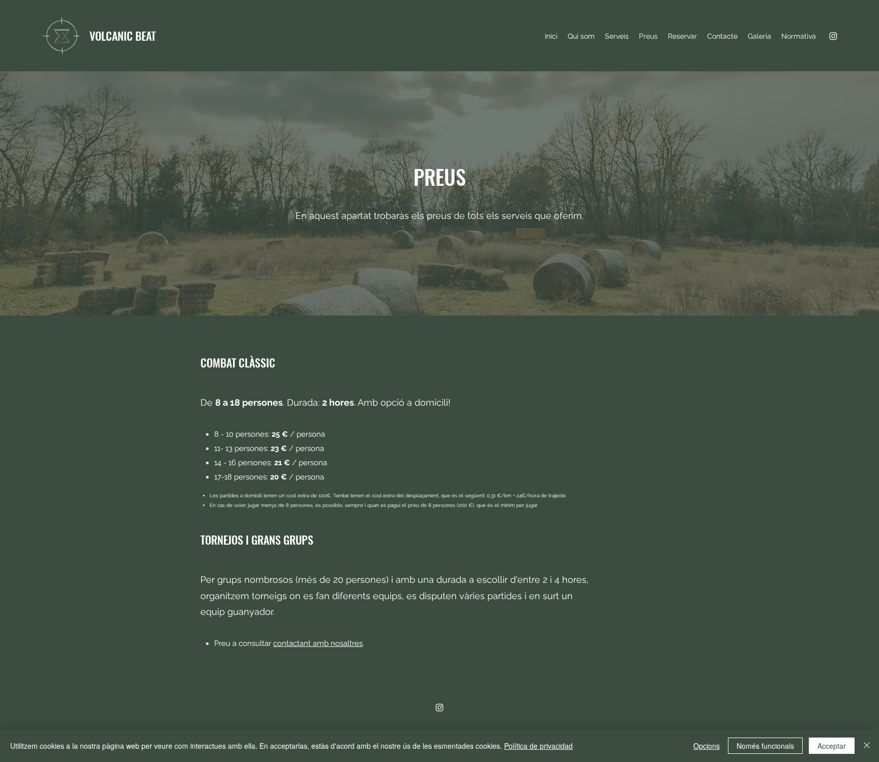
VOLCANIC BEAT (123, 35)
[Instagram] (833, 36)
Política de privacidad (538, 746)
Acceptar (831, 746)
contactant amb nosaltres (318, 643)
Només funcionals (765, 746)
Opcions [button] (706, 746)
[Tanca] (867, 746)
